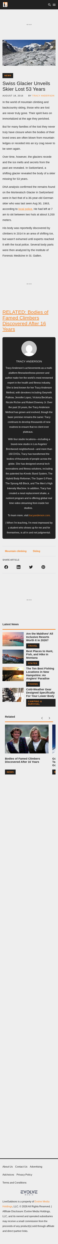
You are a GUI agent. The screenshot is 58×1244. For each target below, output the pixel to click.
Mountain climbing (16, 551)
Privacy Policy (24, 1174)
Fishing (33, 684)
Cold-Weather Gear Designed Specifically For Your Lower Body (40, 693)
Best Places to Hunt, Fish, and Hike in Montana (39, 654)
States (32, 663)
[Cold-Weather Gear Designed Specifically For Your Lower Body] (13, 695)
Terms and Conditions (14, 1182)
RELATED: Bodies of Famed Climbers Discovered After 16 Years (25, 320)
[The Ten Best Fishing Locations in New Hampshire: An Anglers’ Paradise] (13, 674)
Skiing (36, 551)
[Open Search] (49, 5)
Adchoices (8, 1174)
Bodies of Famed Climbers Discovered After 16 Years (22, 760)
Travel (33, 646)
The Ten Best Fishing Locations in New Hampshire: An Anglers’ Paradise (40, 673)
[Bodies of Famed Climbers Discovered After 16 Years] (27, 739)
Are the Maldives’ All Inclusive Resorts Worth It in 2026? (39, 637)
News (7, 75)
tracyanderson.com (39, 515)
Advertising (36, 1166)
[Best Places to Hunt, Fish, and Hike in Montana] (13, 657)
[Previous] (42, 718)
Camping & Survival (35, 702)
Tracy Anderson (43, 95)
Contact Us (21, 1166)
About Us (7, 1166)
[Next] (49, 718)
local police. (25, 209)
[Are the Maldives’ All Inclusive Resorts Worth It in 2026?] (13, 639)
